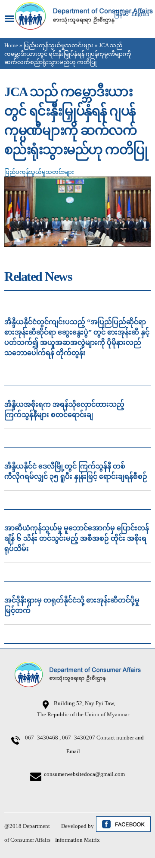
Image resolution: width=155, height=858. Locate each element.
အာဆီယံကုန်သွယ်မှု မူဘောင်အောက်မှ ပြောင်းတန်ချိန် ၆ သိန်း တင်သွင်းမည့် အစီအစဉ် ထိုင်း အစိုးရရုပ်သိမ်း (76, 538)
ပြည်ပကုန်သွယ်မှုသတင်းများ (58, 45)
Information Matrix (77, 840)
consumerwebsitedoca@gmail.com (84, 774)
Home (11, 45)
